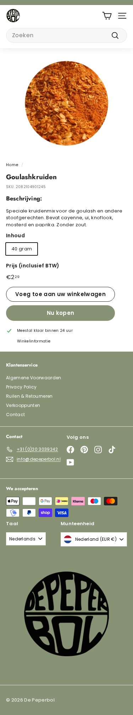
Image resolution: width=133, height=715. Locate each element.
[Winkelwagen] (107, 15)
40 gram (21, 248)
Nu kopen (60, 313)
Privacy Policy (21, 387)
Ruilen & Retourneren (29, 396)
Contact (15, 415)
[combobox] (66, 35)
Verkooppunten (23, 405)
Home (12, 165)
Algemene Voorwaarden (33, 378)
